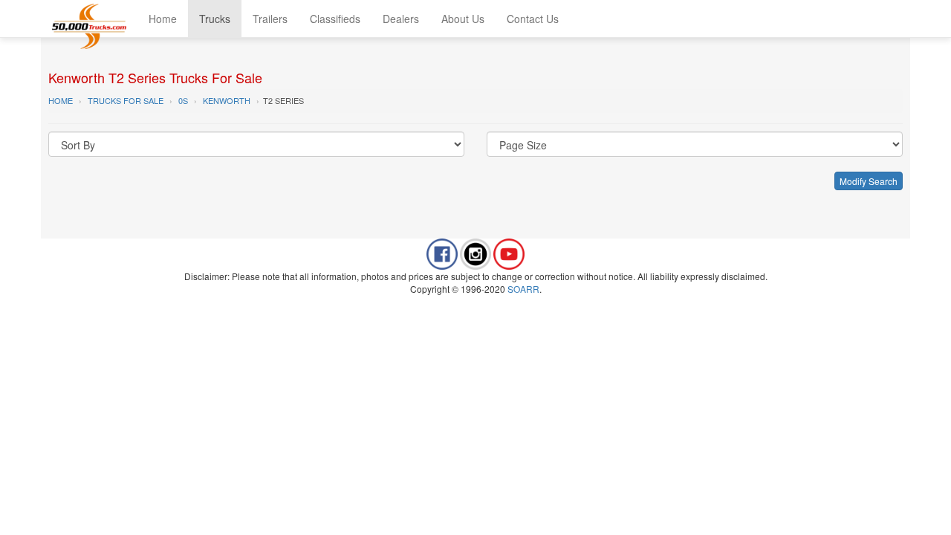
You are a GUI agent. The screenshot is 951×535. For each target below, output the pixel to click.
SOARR (523, 288)
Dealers (401, 18)
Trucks (214, 18)
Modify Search (869, 181)
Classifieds (335, 18)
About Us (462, 18)
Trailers (270, 18)
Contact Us (533, 18)
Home (163, 18)
